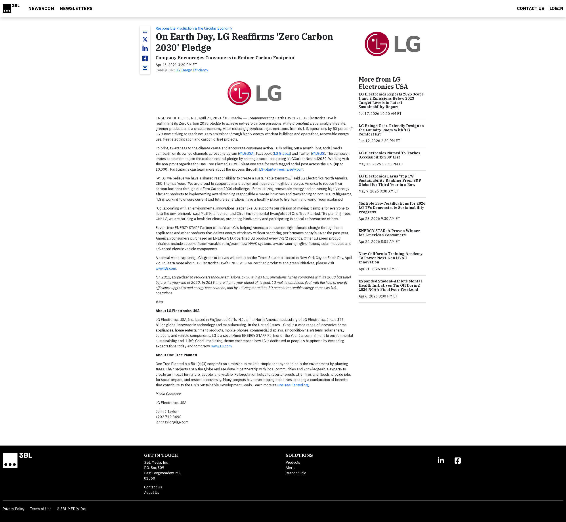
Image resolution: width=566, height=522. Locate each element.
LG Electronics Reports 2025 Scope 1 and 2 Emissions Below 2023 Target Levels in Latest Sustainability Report (391, 100)
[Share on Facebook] (145, 58)
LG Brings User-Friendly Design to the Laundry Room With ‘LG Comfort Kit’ (391, 130)
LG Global (282, 153)
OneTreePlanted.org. (293, 385)
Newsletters (76, 8)
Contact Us (153, 487)
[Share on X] (145, 39)
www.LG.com (166, 268)
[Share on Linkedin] (145, 48)
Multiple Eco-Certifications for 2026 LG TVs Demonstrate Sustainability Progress (392, 207)
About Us (151, 492)
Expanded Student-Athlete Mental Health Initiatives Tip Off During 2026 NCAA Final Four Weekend (390, 285)
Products (293, 462)
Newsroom (41, 8)
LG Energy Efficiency (192, 70)
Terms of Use (41, 509)
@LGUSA (246, 153)
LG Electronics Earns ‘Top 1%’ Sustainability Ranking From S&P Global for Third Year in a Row (390, 180)
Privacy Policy (14, 509)
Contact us (530, 8)
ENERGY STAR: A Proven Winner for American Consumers (389, 233)
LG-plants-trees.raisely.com (281, 169)
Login (556, 8)
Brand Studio (296, 473)
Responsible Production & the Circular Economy (194, 28)
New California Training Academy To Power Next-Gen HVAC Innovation (391, 257)
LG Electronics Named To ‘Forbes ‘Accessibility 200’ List (389, 155)
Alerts (290, 467)
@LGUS (318, 153)
